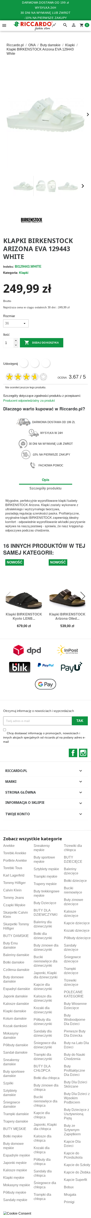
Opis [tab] (45, 480)
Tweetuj (34, 363)
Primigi (69, 1202)
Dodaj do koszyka (41, 342)
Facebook (73, 753)
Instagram (83, 753)
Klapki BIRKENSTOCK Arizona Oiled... (67, 616)
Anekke (9, 845)
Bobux (69, 1187)
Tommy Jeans (13, 897)
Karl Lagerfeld (13, 875)
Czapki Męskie (14, 905)
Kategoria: (10, 272)
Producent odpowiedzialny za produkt (29, 400)
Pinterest (45, 363)
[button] (8, 186)
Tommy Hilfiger (14, 883)
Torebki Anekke (14, 853)
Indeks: (8, 266)
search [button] (65, 25)
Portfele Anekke (15, 860)
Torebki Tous (12, 868)
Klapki (23, 272)
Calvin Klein (12, 890)
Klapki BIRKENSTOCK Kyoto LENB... (24, 616)
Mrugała (70, 1194)
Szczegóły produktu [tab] (45, 488)
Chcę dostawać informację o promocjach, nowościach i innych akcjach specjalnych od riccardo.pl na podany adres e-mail (44, 737)
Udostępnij (23, 363)
